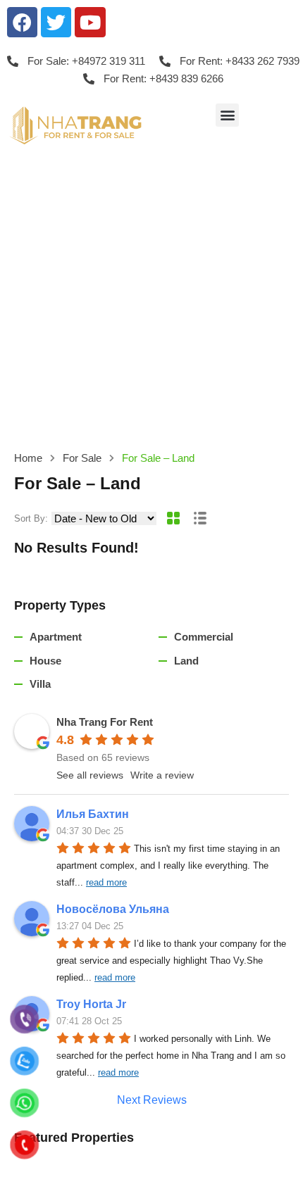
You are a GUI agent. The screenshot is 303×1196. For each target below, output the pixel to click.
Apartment (56, 637)
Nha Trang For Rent (104, 722)
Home (28, 458)
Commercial (203, 637)
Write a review (162, 775)
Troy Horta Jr (91, 1004)
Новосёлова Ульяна (112, 909)
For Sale (82, 458)
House (45, 661)
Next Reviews (152, 1100)
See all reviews (89, 775)
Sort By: (31, 518)
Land (186, 661)
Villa (40, 684)
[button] (227, 115)
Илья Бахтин (92, 814)
